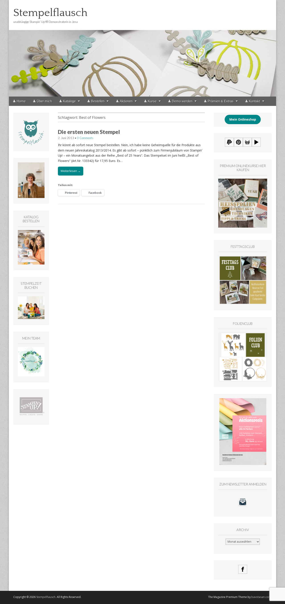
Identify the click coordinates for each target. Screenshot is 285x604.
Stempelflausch (50, 13)
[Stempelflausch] (142, 48)
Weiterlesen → (71, 171)
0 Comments (85, 138)
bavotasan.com (261, 597)
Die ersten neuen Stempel (89, 132)
